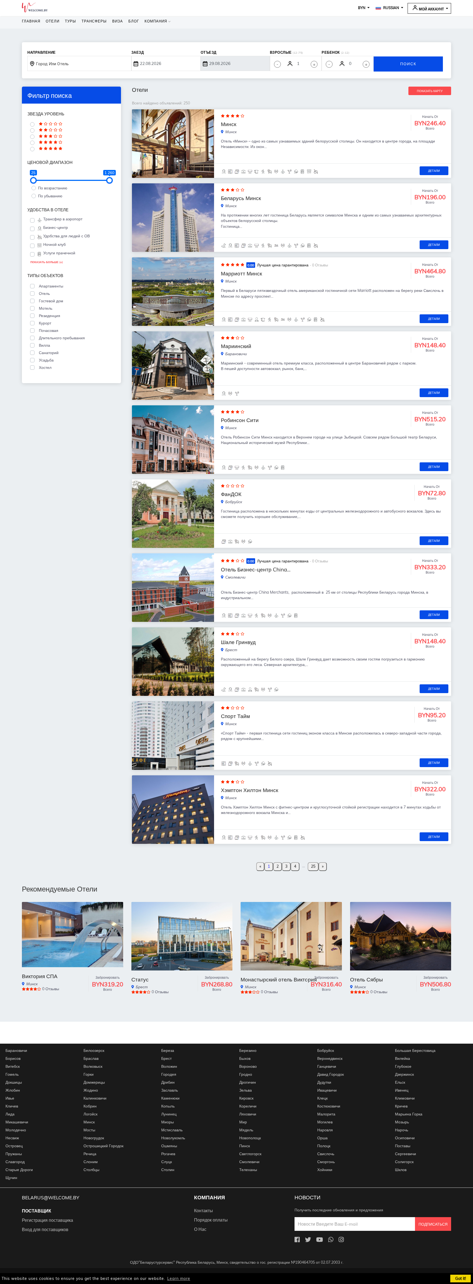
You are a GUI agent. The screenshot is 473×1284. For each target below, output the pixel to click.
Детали (434, 171)
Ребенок (335, 52)
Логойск (90, 1114)
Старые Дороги (19, 1169)
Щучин (11, 1177)
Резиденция (48, 315)
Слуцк (166, 1161)
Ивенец (401, 1090)
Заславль (169, 1090)
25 (313, 866)
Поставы (402, 1145)
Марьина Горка (408, 1114)
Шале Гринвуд (238, 642)
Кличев (11, 1106)
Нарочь (401, 1130)
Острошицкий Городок (103, 1145)
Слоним (90, 1161)
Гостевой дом (50, 300)
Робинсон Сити (240, 420)
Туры (70, 21)
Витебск (12, 1066)
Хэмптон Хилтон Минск (249, 790)
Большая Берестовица (415, 1050)
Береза (167, 1050)
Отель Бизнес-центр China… (255, 569)
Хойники (324, 1169)
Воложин (169, 1066)
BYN (361, 7)
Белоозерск (93, 1050)
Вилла (43, 345)
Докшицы (13, 1082)
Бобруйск (325, 1050)
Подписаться (433, 1224)
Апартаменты (50, 286)
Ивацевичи (327, 1090)
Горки (88, 1074)
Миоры (167, 1122)
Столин (167, 1169)
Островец (14, 1145)
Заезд (137, 52)
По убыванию (50, 195)
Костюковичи (328, 1106)
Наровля (325, 1130)
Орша (322, 1137)
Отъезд (209, 52)
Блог (133, 21)
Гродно (245, 1074)
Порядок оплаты (211, 1220)
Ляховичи (247, 1114)
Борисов (13, 1058)
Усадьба (45, 360)
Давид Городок (330, 1074)
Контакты (203, 1210)
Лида (10, 1114)
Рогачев (168, 1153)
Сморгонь (326, 1161)
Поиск (408, 63)
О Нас (200, 1229)
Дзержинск (404, 1074)
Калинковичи (94, 1098)
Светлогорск (250, 1153)
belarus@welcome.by (50, 1197)
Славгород (15, 1161)
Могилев (325, 1122)
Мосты (89, 1130)
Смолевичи (249, 1161)
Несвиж (12, 1137)
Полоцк (323, 1145)
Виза (117, 21)
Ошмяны (169, 1145)
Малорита (326, 1114)
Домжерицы (94, 1082)
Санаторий (48, 352)
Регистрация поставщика (47, 1220)
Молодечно (15, 1130)
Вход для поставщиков (45, 1229)
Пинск (244, 1145)
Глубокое (403, 1066)
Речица (89, 1153)
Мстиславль (172, 1130)
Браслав (91, 1058)
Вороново (248, 1066)
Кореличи (247, 1106)
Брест (166, 1058)
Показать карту (430, 91)
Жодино (90, 1090)
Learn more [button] (178, 1278)
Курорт (44, 323)
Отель (43, 293)
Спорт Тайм (235, 716)
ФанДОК (231, 494)
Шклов (400, 1169)
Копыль (168, 1106)
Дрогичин (247, 1082)
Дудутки (324, 1082)
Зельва (245, 1090)
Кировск (246, 1098)
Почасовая (47, 330)
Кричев (401, 1106)
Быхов (244, 1058)
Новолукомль (173, 1137)
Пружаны (13, 1153)
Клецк (322, 1098)
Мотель (44, 308)
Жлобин (12, 1090)
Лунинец (169, 1114)
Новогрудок (93, 1137)
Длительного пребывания (61, 337)
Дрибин (168, 1082)
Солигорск (404, 1161)
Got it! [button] (460, 1278)
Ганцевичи (326, 1066)
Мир (243, 1122)
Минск (228, 124)
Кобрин (90, 1106)
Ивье (9, 1098)
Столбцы (91, 1169)
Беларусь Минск (241, 198)
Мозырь (402, 1122)
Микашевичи (16, 1122)
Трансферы (94, 21)
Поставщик (36, 1211)
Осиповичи (405, 1137)
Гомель (12, 1074)
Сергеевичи (405, 1153)
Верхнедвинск (329, 1058)
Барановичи (16, 1050)
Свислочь (325, 1153)
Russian (390, 7)
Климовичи (405, 1098)
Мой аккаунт (431, 9)
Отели (52, 21)
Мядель (246, 1130)
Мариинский (236, 346)
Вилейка (402, 1058)
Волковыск (92, 1066)
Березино (247, 1050)
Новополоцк (250, 1137)
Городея (168, 1074)
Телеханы (248, 1169)
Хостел (44, 367)
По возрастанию (52, 188)
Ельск (400, 1082)
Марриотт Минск (241, 273)
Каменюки (170, 1098)
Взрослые (286, 52)
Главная (31, 21)
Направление (41, 52)
